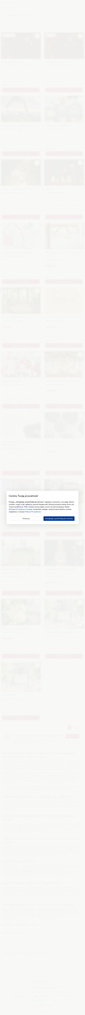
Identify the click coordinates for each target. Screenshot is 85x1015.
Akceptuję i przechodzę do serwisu (59, 518)
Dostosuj (26, 518)
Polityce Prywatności (33, 512)
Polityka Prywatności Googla (20, 509)
